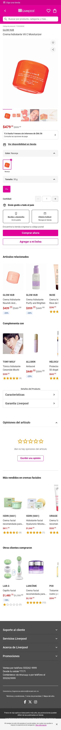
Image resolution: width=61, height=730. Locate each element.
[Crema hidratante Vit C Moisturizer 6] (52, 115)
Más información (41, 725)
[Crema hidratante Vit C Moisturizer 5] (43, 115)
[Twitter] (30, 702)
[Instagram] (35, 702)
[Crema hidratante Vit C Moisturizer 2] (16, 115)
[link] (13, 289)
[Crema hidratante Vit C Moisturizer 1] (7, 115)
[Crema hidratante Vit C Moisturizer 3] (25, 115)
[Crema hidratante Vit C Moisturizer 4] (34, 115)
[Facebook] (25, 702)
